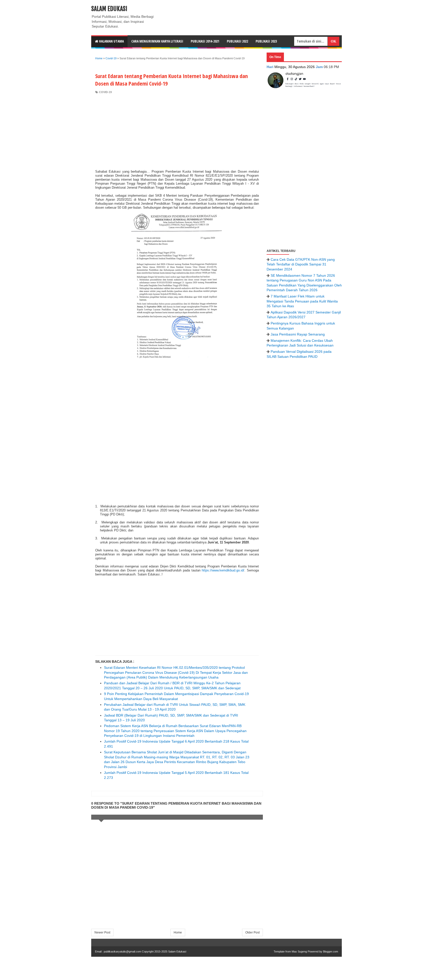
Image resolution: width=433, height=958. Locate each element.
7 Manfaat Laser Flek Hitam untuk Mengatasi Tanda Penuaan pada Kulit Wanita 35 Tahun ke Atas (302, 301)
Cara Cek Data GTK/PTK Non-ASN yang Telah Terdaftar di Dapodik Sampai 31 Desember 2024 (301, 264)
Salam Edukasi (109, 9)
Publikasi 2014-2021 (205, 41)
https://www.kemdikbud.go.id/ (223, 570)
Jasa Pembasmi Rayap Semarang (298, 334)
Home (178, 932)
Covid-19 (105, 92)
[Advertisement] (177, 132)
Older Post (252, 932)
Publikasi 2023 (266, 41)
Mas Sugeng (299, 951)
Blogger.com (330, 951)
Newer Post (102, 932)
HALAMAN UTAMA (111, 41)
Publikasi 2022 (237, 41)
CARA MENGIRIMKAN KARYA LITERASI (157, 41)
